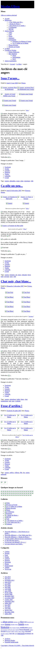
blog (22, 622)
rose (10, 633)
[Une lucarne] (15, 491)
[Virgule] (1, 493)
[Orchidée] (25, 491)
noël (9, 629)
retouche (3, 633)
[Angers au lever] (7, 493)
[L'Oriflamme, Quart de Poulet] (17, 495)
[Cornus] (15, 493)
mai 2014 (7, 578)
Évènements (12, 40)
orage (18, 181)
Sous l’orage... (10, 78)
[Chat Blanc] (9, 297)
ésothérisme (4, 401)
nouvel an (5, 629)
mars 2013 (8, 582)
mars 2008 (8, 591)
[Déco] (1, 491)
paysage (6, 276)
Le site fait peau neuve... (12, 540)
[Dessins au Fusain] (11, 505)
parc (13, 401)
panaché (17, 629)
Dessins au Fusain (14, 47)
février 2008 (8, 592)
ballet (18, 399)
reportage (27, 181)
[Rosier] (23, 491)
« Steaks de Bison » (15, 24)
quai (11, 276)
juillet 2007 (8, 603)
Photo (14, 55)
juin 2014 (7, 577)
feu (24, 472)
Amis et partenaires (10, 61)
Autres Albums (9, 31)
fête (21, 472)
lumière (18, 627)
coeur (32, 622)
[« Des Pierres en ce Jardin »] (14, 520)
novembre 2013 (9, 580)
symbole (17, 401)
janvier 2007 (8, 610)
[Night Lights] (29, 491)
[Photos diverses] (10, 508)
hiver (29, 275)
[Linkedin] (5, 483)
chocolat (29, 622)
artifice (12, 472)
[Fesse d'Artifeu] (27, 491)
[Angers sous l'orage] (26, 94)
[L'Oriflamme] (9, 512)
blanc (22, 399)
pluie (21, 181)
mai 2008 (7, 587)
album (5, 622)
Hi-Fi (14, 59)
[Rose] (13, 493)
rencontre (28, 631)
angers (7, 181)
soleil (16, 633)
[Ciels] (7, 519)
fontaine (12, 275)
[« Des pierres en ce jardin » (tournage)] (17, 491)
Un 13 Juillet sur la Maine (20, 43)
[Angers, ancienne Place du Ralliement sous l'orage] (26, 89)
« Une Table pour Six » (16, 22)
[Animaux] (8, 524)
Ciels (10, 34)
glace (19, 275)
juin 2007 (7, 605)
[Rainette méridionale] (25, 495)
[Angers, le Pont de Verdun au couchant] (7, 495)
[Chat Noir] (9, 292)
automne (15, 622)
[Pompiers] (8, 513)
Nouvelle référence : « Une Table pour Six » (18, 535)
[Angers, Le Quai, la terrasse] (26, 198)
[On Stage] (29, 495)
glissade (24, 275)
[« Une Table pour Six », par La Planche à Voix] (21, 491)
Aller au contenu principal (9, 15)
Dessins (7, 553)
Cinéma (7, 551)
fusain (21, 624)
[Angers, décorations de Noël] (9, 495)
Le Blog (7, 48)
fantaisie (2, 624)
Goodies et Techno (10, 50)
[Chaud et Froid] (11, 493)
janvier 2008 (8, 594)
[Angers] (9, 203)
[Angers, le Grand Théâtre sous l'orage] (9, 96)
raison (19, 631)
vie (32, 633)
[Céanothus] (29, 493)
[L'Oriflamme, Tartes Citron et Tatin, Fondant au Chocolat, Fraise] (19, 493)
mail (2, 276)
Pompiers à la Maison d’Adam (21, 41)
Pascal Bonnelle (24, 629)
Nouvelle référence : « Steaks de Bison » (17, 537)
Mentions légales (10, 640)
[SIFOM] (11, 491)
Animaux (11, 38)
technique (28, 633)
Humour (27, 190)
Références (8, 20)
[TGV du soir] (5, 491)
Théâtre (7, 567)
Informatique (16, 57)
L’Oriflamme (13, 27)
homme (14, 627)
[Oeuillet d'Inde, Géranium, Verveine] (25, 493)
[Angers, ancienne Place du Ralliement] (9, 89)
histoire (5, 627)
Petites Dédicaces (14, 52)
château (17, 472)
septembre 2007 (9, 601)
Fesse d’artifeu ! (11, 406)
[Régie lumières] (31, 493)
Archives (7, 639)
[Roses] (7, 491)
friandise (13, 624)
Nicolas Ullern (10, 6)
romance (7, 633)
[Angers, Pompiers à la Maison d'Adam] (3, 491)
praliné (12, 631)
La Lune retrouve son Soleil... (14, 544)
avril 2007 (8, 608)
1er (1, 622)
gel (16, 275)
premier (16, 631)
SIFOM (11, 29)
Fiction (29, 286)
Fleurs (10, 36)
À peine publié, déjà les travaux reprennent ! (18, 539)
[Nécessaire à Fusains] (9, 491)
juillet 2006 (8, 614)
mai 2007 (7, 607)
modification (24, 627)
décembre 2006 (9, 612)
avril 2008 (8, 589)
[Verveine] (31, 491)
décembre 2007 (9, 596)
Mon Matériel (13, 54)
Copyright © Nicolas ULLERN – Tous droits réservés (17, 645)
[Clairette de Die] (23, 495)
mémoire (30, 627)
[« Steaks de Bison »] (11, 515)
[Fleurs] (7, 510)
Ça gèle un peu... (12, 186)
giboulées (12, 181)
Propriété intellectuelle (11, 642)
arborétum (13, 399)
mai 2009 (7, 584)
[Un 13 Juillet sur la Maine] (9, 417)
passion (31, 629)
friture (16, 624)
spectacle (21, 633)
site (13, 633)
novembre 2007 (9, 598)
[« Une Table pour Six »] (13, 522)
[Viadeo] (2, 483)
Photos (23, 83)
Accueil (7, 18)
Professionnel (9, 566)
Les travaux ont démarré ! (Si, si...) (15, 542)
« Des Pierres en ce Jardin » (17, 25)
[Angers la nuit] (3, 493)
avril (19, 622)
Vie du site (8, 569)
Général (7, 559)
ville (32, 181)
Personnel (8, 562)
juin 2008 (7, 585)
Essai (6, 555)
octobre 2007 (9, 600)
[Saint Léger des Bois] (23, 493)
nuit (11, 629)
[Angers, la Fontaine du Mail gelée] (9, 198)
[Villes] (7, 503)
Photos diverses (13, 45)
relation (23, 631)
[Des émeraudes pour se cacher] (5, 493)
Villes (10, 32)
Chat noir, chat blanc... (16, 281)
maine (27, 472)
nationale (3, 474)
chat (26, 399)
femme (7, 624)
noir (10, 401)
